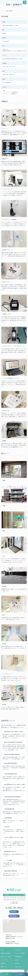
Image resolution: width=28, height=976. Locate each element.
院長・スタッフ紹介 (6, 956)
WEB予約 (21, 974)
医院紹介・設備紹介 (6, 953)
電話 (7, 974)
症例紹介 (3, 963)
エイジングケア (5, 960)
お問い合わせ (18, 967)
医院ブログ (3, 967)
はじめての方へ (19, 950)
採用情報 (17, 963)
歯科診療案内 (18, 956)
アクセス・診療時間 (20, 953)
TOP (2, 950)
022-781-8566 (5, 41)
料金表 (16, 960)
